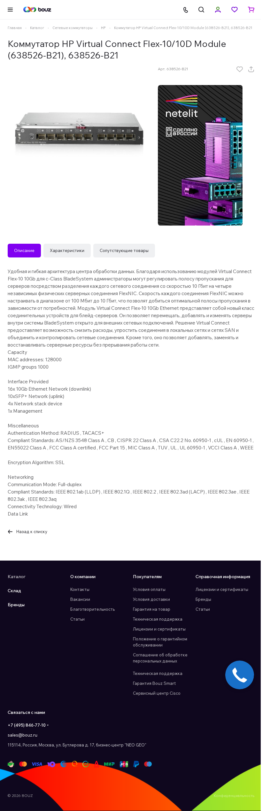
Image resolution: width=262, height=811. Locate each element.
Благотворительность (92, 609)
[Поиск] (201, 9)
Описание (24, 250)
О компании (83, 576)
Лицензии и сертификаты (159, 628)
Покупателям (147, 576)
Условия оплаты (149, 589)
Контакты (79, 589)
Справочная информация (223, 576)
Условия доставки (151, 599)
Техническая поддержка (157, 619)
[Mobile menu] (10, 9)
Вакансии (80, 599)
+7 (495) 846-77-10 (27, 725)
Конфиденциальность (234, 795)
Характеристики (67, 250)
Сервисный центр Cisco (157, 693)
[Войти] (218, 9)
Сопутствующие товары (124, 250)
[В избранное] (239, 69)
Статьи (77, 619)
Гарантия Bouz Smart (154, 683)
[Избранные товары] (234, 9)
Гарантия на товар (151, 609)
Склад (14, 590)
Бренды (16, 605)
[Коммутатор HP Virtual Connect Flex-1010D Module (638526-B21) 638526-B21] (79, 133)
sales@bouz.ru (22, 735)
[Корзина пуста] (251, 9)
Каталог (17, 576)
